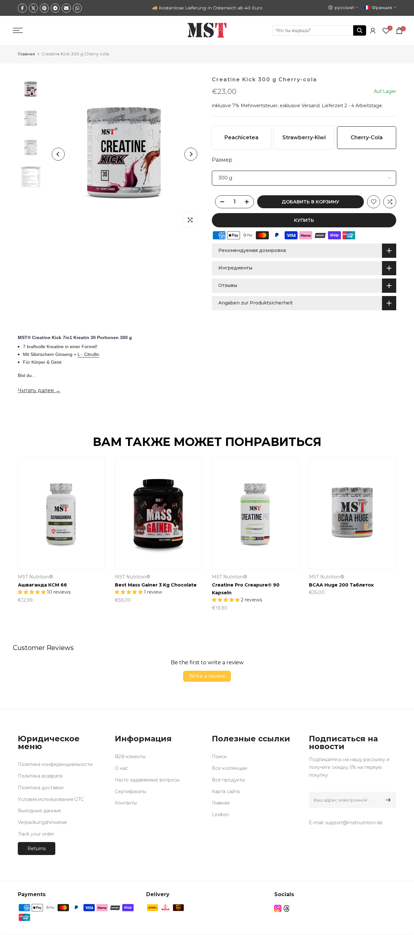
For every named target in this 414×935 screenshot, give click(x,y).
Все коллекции (229, 768)
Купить (304, 220)
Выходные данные (39, 811)
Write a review (207, 676)
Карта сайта (226, 791)
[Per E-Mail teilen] (66, 8)
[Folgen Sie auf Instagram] (277, 908)
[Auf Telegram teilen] (55, 8)
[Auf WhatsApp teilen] (77, 8)
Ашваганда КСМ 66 (42, 585)
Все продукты (228, 780)
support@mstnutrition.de (354, 823)
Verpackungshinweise (42, 822)
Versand (310, 105)
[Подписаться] (387, 800)
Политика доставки (40, 788)
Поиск (219, 756)
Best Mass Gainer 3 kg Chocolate (156, 585)
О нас (121, 768)
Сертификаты (130, 791)
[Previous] (58, 154)
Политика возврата (40, 776)
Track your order (36, 834)
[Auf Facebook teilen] (22, 8)
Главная (26, 53)
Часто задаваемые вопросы (147, 780)
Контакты (126, 803)
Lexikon (220, 814)
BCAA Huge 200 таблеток (341, 585)
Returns (36, 848)
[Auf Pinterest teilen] (44, 8)
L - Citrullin (88, 354)
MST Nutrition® (35, 577)
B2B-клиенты (130, 756)
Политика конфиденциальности (55, 764)
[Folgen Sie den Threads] (286, 908)
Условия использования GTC (51, 799)
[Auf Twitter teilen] (33, 8)
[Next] (190, 154)
